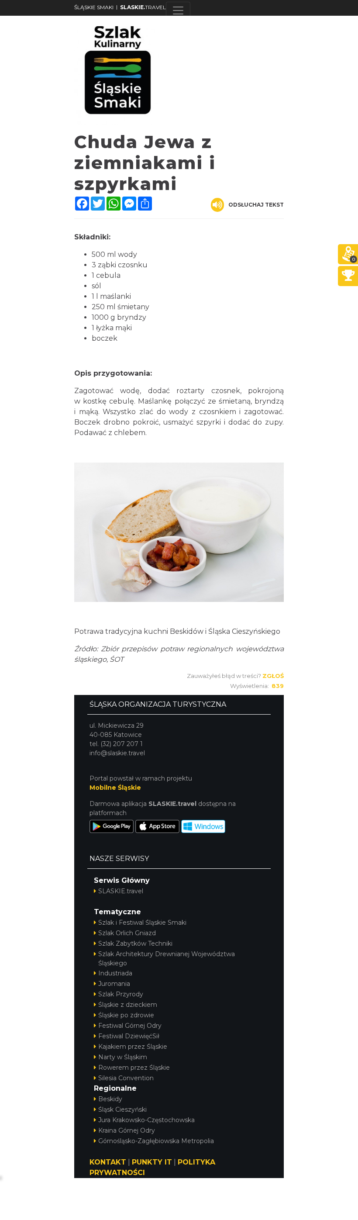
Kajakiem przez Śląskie (132, 1047)
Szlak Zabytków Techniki (135, 943)
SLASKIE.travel (120, 891)
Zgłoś (273, 675)
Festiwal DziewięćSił (128, 1036)
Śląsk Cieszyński (122, 1109)
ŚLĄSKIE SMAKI (94, 7)
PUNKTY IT (152, 1162)
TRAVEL (143, 7)
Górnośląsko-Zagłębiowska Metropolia (156, 1141)
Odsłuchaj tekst (256, 204)
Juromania (114, 984)
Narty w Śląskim (122, 1057)
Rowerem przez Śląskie (134, 1067)
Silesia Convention (126, 1078)
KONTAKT (108, 1162)
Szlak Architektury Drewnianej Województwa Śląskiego (166, 958)
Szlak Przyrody (120, 994)
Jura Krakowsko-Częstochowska (146, 1120)
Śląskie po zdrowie (126, 1015)
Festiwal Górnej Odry (130, 1026)
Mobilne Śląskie (115, 787)
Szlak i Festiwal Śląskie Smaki (142, 922)
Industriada (115, 973)
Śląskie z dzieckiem (127, 1005)
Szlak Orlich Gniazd (127, 933)
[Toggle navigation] (178, 10)
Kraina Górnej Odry (126, 1130)
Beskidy (110, 1099)
